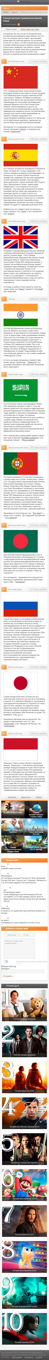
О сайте (39, 1357)
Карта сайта (17, 1357)
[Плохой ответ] (5, 864)
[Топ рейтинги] (23, 2)
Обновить (5, 968)
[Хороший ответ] (2, 864)
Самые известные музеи (30, 29)
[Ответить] (23, 871)
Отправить (7, 976)
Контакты (29, 1357)
